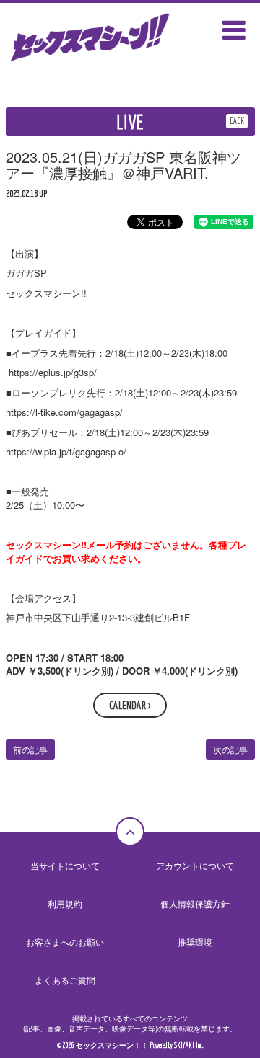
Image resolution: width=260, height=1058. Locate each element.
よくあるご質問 (65, 980)
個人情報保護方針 (195, 903)
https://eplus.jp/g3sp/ (51, 372)
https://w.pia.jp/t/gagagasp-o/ (66, 451)
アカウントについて (195, 865)
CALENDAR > (130, 705)
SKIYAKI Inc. (189, 1045)
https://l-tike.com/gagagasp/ (64, 412)
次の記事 (230, 749)
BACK (237, 120)
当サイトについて (65, 865)
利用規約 (65, 903)
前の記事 (30, 749)
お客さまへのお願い (65, 941)
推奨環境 (195, 941)
